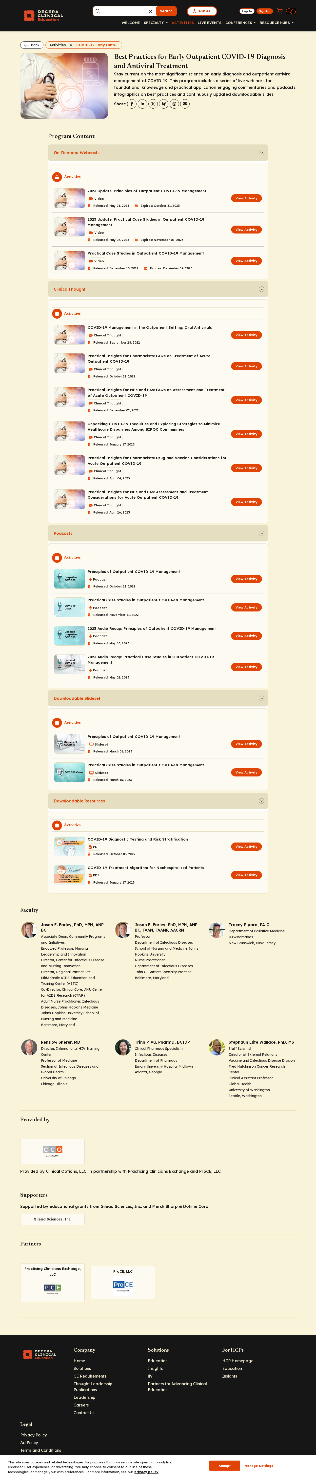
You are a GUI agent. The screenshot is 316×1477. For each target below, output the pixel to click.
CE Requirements (90, 1376)
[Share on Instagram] (174, 104)
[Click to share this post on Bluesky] (163, 104)
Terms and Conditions (40, 1450)
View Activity (246, 198)
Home (79, 1360)
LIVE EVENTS (209, 23)
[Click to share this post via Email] (185, 104)
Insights (155, 1368)
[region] (158, 1466)
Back (35, 45)
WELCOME (131, 23)
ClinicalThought (70, 289)
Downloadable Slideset (77, 698)
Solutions (82, 1368)
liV (150, 1376)
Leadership (84, 1397)
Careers (81, 1405)
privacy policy (146, 1472)
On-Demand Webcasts (76, 152)
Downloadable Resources (79, 800)
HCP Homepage (238, 1360)
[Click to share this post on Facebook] (132, 104)
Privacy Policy (33, 1434)
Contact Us (84, 1412)
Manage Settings (258, 1465)
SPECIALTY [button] (154, 23)
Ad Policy (29, 1442)
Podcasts (63, 533)
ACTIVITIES (183, 23)
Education (158, 1360)
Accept (225, 1465)
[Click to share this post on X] (153, 104)
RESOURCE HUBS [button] (275, 23)
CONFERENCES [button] (239, 23)
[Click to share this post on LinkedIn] (142, 104)
